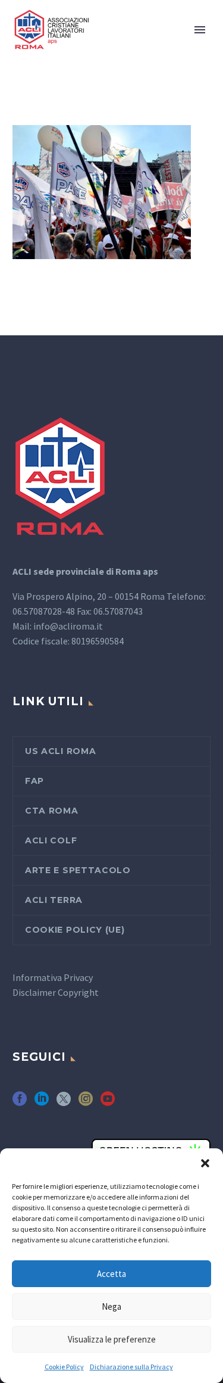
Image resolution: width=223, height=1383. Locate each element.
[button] (205, 1163)
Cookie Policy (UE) (75, 929)
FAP (34, 780)
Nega (111, 1306)
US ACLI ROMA (60, 751)
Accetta (111, 1273)
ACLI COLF (51, 840)
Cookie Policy (64, 1366)
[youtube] (107, 1103)
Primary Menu (200, 30)
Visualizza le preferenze (112, 1339)
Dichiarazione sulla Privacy (131, 1366)
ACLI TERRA (54, 900)
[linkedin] (41, 1103)
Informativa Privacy (52, 977)
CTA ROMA (51, 810)
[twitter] (63, 1103)
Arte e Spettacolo (78, 870)
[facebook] (19, 1103)
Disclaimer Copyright (55, 992)
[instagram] (85, 1103)
